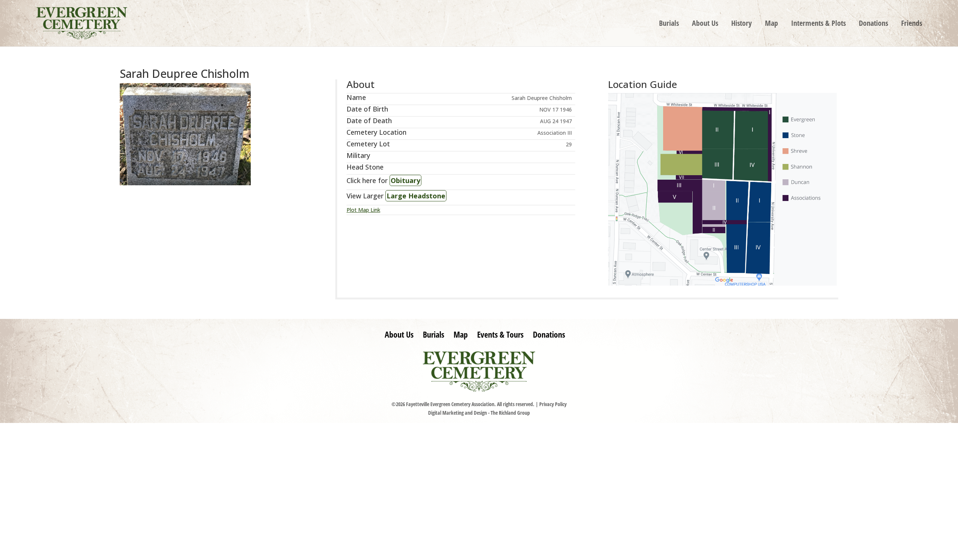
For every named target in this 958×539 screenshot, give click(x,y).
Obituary (405, 180)
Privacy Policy (553, 404)
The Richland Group (510, 412)
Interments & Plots (818, 24)
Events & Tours (500, 334)
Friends (911, 24)
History (741, 24)
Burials (669, 24)
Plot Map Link (363, 209)
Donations (873, 24)
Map (771, 24)
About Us (705, 24)
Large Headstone (416, 195)
